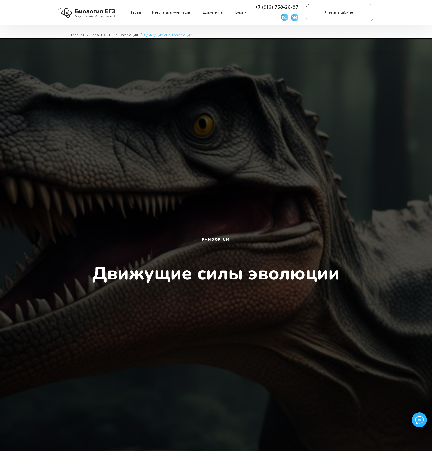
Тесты (135, 12)
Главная (78, 35)
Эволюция (129, 35)
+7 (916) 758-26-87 (276, 7)
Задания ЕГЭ (102, 35)
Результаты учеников (171, 12)
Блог (239, 12)
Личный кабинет (340, 12)
